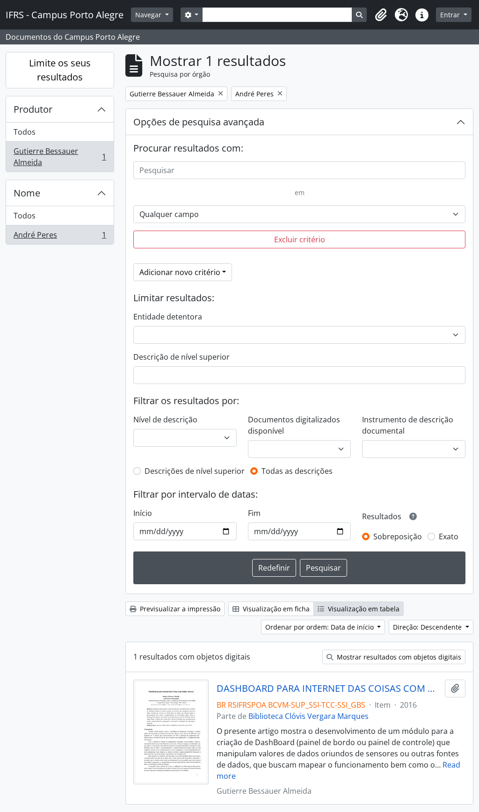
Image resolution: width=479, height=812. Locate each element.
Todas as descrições (297, 471)
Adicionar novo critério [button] (179, 272)
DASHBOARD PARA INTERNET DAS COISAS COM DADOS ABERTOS (329, 688)
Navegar (149, 14)
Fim (254, 513)
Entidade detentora (167, 317)
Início (142, 513)
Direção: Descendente (428, 627)
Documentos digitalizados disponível (294, 425)
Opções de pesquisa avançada (198, 122)
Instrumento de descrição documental (407, 425)
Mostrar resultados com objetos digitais (398, 656)
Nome (27, 193)
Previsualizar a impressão (179, 608)
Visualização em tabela (362, 608)
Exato (448, 536)
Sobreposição (397, 536)
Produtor (33, 109)
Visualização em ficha (275, 608)
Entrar (451, 14)
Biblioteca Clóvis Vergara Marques (308, 716)
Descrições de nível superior (195, 471)
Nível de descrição (165, 419)
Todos (25, 132)
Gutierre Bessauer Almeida (59, 156)
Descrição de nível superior (181, 357)
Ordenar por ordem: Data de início (320, 627)
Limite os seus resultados (60, 70)
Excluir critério (299, 239)
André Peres (59, 237)
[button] (380, 15)
